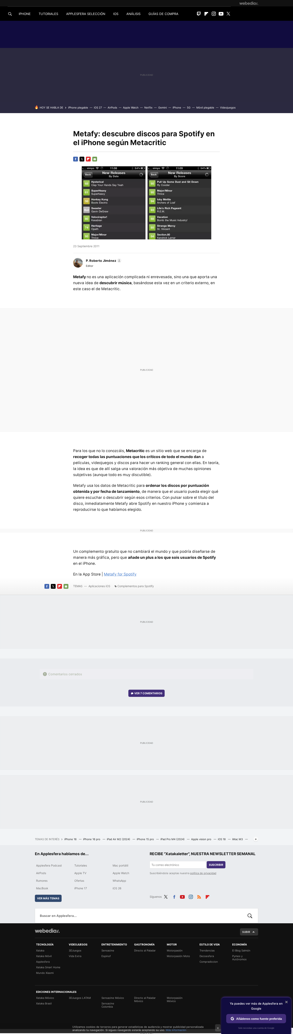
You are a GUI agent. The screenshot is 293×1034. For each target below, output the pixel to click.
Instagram (213, 13)
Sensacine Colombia (107, 1005)
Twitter (228, 13)
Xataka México (45, 997)
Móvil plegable (205, 107)
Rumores (41, 880)
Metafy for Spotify (120, 574)
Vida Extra (75, 956)
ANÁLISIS (133, 14)
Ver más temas (48, 898)
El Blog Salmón (241, 950)
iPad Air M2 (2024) (119, 839)
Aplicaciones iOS (99, 586)
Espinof (106, 956)
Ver (148, 693)
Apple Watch (131, 107)
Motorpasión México (175, 999)
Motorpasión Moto (178, 956)
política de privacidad (203, 873)
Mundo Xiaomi (45, 972)
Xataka (40, 950)
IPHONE (25, 14)
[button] (103, 260)
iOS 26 (117, 888)
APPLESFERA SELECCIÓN (85, 14)
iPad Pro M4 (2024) (172, 839)
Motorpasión (175, 950)
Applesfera (43, 961)
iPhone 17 (80, 888)
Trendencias (207, 950)
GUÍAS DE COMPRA (163, 14)
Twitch (199, 13)
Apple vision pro (201, 839)
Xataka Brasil (44, 1003)
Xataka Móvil (44, 956)
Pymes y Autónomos (239, 957)
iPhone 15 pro (146, 839)
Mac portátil (120, 865)
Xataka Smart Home (48, 967)
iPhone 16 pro (92, 839)
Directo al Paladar (145, 950)
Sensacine (107, 950)
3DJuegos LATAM (80, 997)
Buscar (250, 915)
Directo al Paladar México (145, 999)
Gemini (162, 107)
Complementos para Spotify (135, 586)
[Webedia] (248, 3)
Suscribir (216, 864)
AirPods (112, 107)
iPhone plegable (78, 107)
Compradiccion (209, 961)
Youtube (221, 13)
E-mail (94, 159)
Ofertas (79, 880)
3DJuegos (75, 950)
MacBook (42, 888)
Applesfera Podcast (49, 865)
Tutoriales (80, 865)
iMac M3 (238, 839)
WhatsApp (119, 880)
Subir (246, 931)
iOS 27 (98, 107)
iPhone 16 (70, 839)
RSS (199, 896)
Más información (176, 1030)
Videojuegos (228, 107)
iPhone (177, 107)
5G (189, 107)
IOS (115, 14)
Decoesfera (207, 956)
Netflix (148, 107)
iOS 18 (222, 839)
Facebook (75, 159)
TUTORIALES (48, 14)
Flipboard (206, 13)
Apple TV (80, 873)
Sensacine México (112, 997)
